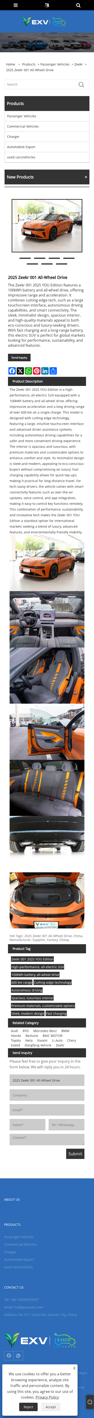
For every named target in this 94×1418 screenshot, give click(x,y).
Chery (71, 1040)
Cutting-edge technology (52, 982)
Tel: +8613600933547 (21, 1299)
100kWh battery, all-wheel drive (35, 974)
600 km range (21, 982)
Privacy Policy (47, 1397)
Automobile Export (21, 147)
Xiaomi (42, 1040)
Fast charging (56, 1013)
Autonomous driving (26, 990)
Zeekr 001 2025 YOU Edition (32, 959)
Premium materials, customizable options (43, 1006)
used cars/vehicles (21, 157)
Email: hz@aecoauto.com (23, 1307)
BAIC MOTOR (53, 1035)
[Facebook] (9, 1355)
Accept (51, 1407)
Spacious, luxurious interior (32, 998)
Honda (16, 1035)
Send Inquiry (19, 357)
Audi (14, 1031)
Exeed (15, 1045)
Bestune (32, 1035)
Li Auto (57, 1040)
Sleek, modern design (27, 1013)
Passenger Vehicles (55, 64)
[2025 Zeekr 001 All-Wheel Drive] (47, 225)
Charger (13, 136)
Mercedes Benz (45, 1031)
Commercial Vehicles (23, 126)
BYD (26, 1031)
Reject (28, 1407)
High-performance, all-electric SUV (37, 967)
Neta (29, 1040)
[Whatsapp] (18, 1355)
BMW (65, 1031)
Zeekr (78, 64)
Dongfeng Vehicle (38, 1045)
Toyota (16, 1040)
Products (29, 64)
